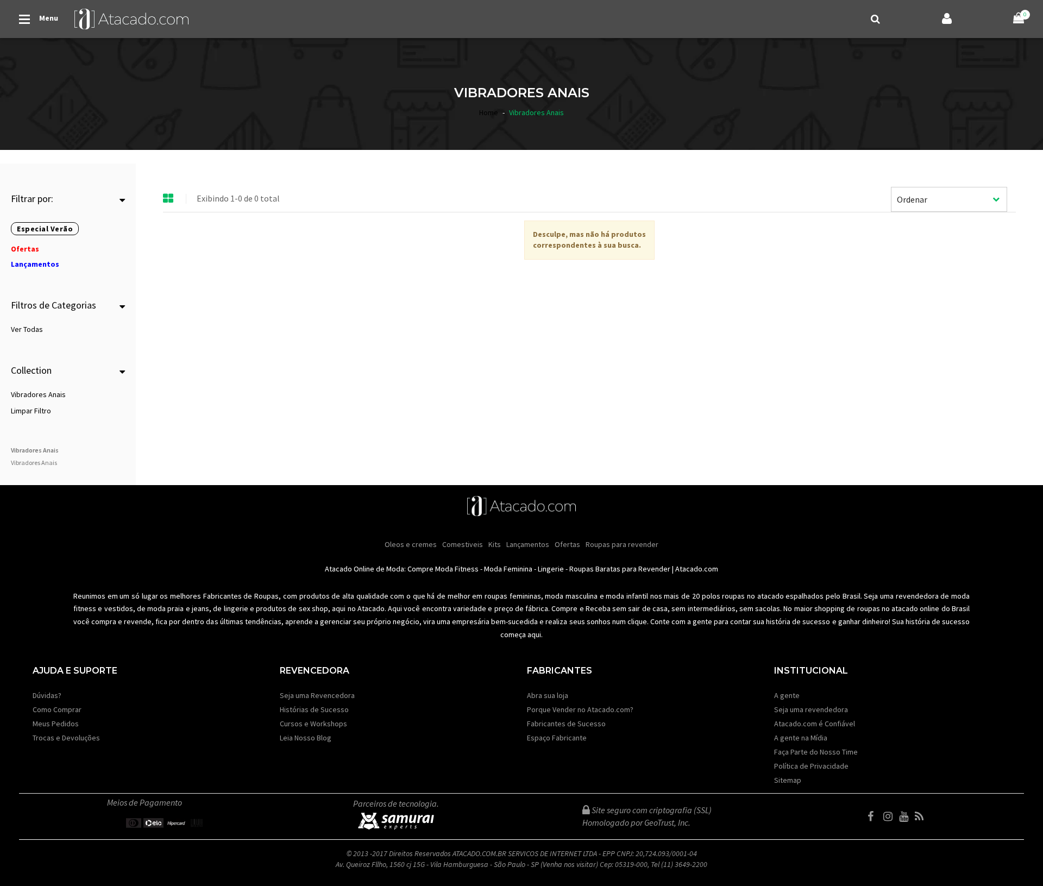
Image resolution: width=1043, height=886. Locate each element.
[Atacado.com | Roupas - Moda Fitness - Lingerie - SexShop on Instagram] (890, 816)
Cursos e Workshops (313, 723)
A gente (787, 695)
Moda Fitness (457, 569)
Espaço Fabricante (557, 738)
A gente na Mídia (800, 738)
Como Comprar (57, 709)
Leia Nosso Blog (305, 738)
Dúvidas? (47, 695)
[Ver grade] (168, 198)
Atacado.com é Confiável (814, 723)
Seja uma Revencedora (317, 695)
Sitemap (787, 780)
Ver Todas (27, 329)
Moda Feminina (508, 569)
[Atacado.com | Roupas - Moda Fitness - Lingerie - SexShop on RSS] (922, 816)
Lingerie (551, 569)
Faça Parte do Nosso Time (816, 752)
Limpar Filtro (31, 411)
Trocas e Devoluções (66, 738)
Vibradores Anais (38, 394)
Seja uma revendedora (811, 709)
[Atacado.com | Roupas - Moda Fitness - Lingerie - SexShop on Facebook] (875, 816)
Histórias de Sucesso (314, 709)
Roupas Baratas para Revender (619, 569)
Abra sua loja (547, 695)
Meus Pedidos (56, 723)
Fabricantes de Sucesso (566, 723)
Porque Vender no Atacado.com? (580, 709)
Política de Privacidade (811, 766)
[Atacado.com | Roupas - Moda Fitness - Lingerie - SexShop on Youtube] (906, 816)
